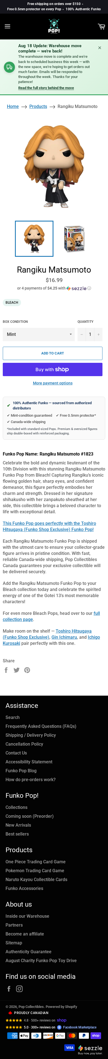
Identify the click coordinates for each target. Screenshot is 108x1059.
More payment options (53, 383)
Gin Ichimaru (64, 637)
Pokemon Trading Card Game (35, 870)
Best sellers (17, 834)
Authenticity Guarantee (29, 951)
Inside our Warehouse (27, 916)
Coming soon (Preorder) (30, 816)
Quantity (85, 322)
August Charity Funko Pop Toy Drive (41, 960)
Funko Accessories (24, 888)
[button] (54, 288)
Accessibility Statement (29, 761)
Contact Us (16, 753)
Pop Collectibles (31, 1007)
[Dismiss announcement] (99, 47)
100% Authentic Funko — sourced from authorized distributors (49, 406)
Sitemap (14, 942)
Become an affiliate (25, 934)
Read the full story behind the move (46, 88)
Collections (16, 807)
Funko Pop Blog (21, 770)
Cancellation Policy (24, 744)
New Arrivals (18, 825)
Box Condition (15, 322)
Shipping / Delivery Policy (31, 735)
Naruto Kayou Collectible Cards (36, 879)
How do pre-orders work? (31, 779)
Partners (14, 925)
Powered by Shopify (61, 1007)
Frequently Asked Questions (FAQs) (41, 726)
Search (13, 717)
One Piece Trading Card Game (36, 861)
